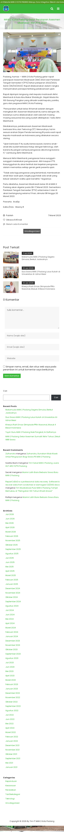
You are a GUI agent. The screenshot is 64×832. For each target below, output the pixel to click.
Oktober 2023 (11, 649)
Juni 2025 (10, 562)
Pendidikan (10, 790)
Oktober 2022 (11, 701)
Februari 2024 (11, 632)
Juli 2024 (9, 610)
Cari (5, 391)
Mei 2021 (9, 762)
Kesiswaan (10, 785)
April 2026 (10, 527)
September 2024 (13, 601)
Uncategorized (32, 231)
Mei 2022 (9, 723)
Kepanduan (11, 781)
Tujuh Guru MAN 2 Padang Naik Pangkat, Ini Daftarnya (30, 432)
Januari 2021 (11, 767)
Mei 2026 (9, 523)
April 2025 (10, 571)
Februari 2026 (11, 536)
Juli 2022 (9, 715)
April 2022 (9, 728)
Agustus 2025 (11, 553)
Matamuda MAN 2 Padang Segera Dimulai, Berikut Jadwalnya (38, 258)
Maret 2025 (10, 575)
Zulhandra (10, 453)
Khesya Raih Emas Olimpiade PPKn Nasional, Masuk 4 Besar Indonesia (38, 287)
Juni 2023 (9, 667)
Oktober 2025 (11, 545)
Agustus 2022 (11, 710)
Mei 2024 (9, 619)
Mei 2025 (9, 566)
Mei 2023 (9, 671)
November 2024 (12, 592)
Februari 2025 (11, 579)
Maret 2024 (10, 627)
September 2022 (13, 706)
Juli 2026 (9, 514)
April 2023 (9, 675)
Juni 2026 (10, 518)
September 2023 (13, 653)
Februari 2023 (11, 684)
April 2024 (10, 623)
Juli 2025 (9, 558)
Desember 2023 (12, 640)
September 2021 (12, 758)
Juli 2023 (9, 662)
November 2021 (12, 749)
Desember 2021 (12, 745)
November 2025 (12, 540)
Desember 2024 (12, 588)
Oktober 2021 (11, 754)
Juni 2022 (9, 719)
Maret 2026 (10, 531)
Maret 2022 (10, 732)
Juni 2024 (10, 614)
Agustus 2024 (11, 606)
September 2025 (13, 549)
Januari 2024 (11, 636)
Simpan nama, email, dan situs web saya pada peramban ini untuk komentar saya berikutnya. (29, 368)
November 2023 (12, 645)
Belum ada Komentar (17, 224)
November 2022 (12, 697)
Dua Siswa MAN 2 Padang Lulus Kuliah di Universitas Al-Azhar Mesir (41, 273)
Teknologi (10, 798)
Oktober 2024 (11, 597)
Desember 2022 (12, 693)
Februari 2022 (11, 736)
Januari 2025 (11, 584)
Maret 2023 (10, 680)
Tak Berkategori (12, 794)
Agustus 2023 (11, 658)
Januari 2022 (11, 741)
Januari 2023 (11, 688)
